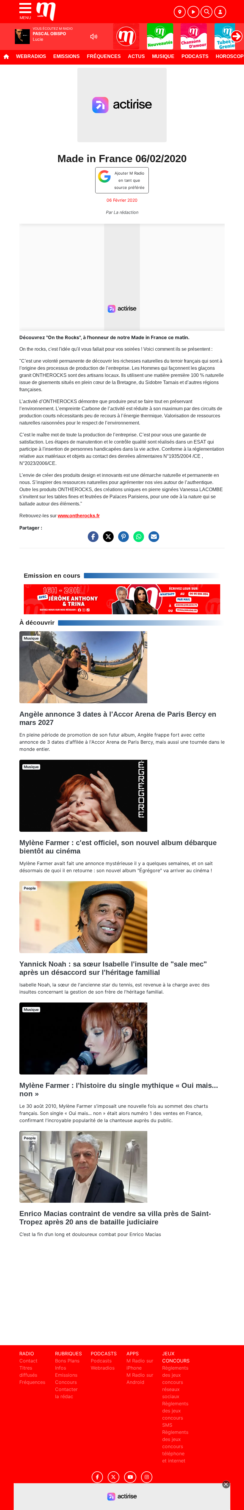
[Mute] (93, 36)
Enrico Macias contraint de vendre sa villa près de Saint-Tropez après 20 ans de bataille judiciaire (115, 1218)
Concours (66, 1382)
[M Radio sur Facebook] (97, 1477)
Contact (28, 1361)
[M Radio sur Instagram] (146, 1477)
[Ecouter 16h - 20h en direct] (122, 599)
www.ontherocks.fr (79, 515)
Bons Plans (67, 1361)
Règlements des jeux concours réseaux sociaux (175, 1382)
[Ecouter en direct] (193, 12)
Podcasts (195, 56)
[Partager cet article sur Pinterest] (122, 540)
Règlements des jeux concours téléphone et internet (175, 1446)
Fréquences (104, 56)
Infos (60, 1368)
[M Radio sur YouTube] (130, 1477)
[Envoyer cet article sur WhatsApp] (137, 540)
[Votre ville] (180, 12)
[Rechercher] (206, 12)
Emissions (66, 56)
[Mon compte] (220, 12)
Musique (163, 56)
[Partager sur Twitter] (107, 540)
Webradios (31, 56)
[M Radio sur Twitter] (113, 1477)
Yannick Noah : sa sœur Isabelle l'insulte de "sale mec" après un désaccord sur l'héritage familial (113, 968)
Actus (136, 56)
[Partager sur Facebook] (91, 540)
